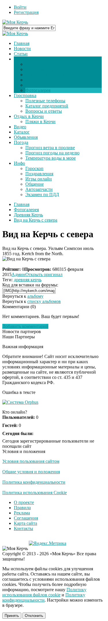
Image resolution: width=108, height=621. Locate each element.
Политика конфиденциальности (33, 482)
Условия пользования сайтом (30, 461)
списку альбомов (44, 301)
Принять (12, 615)
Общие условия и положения (31, 471)
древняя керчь (27, 279)
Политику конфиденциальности (43, 597)
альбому (35, 296)
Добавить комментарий (25, 326)
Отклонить (34, 615)
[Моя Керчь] (15, 22)
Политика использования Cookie (34, 492)
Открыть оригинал (43, 274)
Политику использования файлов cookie (44, 592)
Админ (18, 274)
